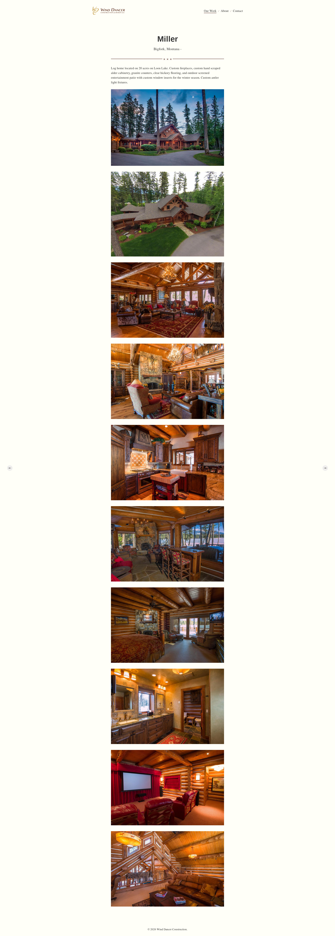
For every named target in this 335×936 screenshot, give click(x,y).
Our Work (210, 11)
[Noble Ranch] (325, 468)
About (225, 11)
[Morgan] (10, 468)
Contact (238, 11)
